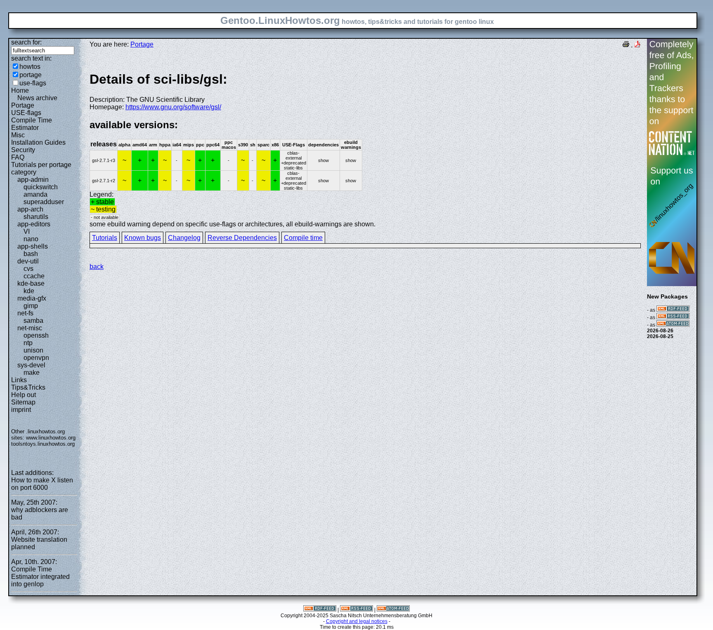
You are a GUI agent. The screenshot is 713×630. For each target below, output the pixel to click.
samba (33, 320)
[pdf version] (637, 45)
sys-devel (31, 365)
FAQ (17, 157)
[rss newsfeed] (672, 317)
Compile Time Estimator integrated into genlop (40, 577)
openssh (36, 335)
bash (31, 253)
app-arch (30, 209)
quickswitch (41, 186)
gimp (31, 305)
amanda (35, 194)
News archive (37, 97)
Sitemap (23, 402)
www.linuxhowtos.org (51, 438)
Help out (23, 394)
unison (33, 350)
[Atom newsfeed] (672, 325)
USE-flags (26, 112)
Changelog (184, 237)
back (97, 266)
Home (20, 90)
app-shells (32, 246)
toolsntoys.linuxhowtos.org (43, 444)
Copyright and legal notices (356, 621)
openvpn (36, 357)
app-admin (33, 179)
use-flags (32, 83)
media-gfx (31, 298)
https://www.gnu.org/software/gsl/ (173, 106)
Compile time (303, 237)
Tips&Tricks (28, 387)
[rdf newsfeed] (672, 310)
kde (29, 290)
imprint (21, 409)
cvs (28, 268)
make (32, 372)
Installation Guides (38, 142)
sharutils (36, 216)
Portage (22, 105)
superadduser (44, 201)
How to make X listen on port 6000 (42, 484)
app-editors (33, 224)
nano (31, 238)
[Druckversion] (626, 45)
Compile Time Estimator (31, 124)
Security (23, 149)
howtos (29, 66)
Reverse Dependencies (242, 237)
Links (19, 379)
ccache (34, 276)
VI (27, 231)
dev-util (28, 261)
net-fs (25, 313)
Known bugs (142, 237)
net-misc (29, 327)
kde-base (31, 283)
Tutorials (104, 237)
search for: (26, 42)
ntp (28, 342)
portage (30, 74)
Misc (18, 135)
